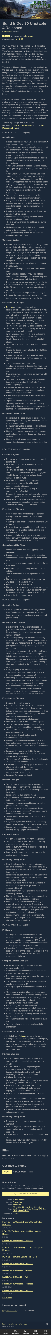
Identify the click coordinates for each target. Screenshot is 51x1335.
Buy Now (7, 1172)
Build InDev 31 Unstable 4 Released (17, 1277)
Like (7, 36)
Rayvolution (29, 36)
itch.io (4, 1324)
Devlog (35, 1333)
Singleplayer (17, 1209)
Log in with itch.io (9, 1311)
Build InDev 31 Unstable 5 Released (17, 1270)
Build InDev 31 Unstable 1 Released (17, 1291)
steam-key (27, 1209)
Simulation (17, 1205)
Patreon (9, 307)
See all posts (7, 1298)
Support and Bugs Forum (21, 125)
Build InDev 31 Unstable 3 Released (17, 1284)
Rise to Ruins (7, 31)
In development (19, 1200)
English (15, 1213)
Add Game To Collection (27, 1194)
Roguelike (38, 1207)
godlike (18, 1207)
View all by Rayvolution (15, 1324)
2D (14, 1207)
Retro (31, 1207)
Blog (12, 1326)
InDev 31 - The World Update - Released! (19, 1257)
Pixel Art (25, 1207)
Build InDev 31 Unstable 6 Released (17, 1264)
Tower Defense (23, 1211)
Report (26, 1324)
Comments (25, 1333)
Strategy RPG (37, 1209)
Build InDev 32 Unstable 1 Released (17, 1241)
